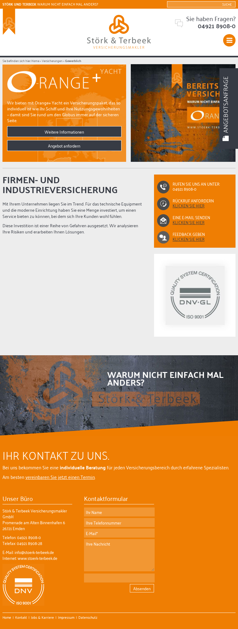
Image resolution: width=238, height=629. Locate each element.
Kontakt (21, 617)
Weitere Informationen (64, 131)
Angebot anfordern (64, 145)
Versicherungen (52, 61)
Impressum (66, 617)
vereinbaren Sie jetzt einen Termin (60, 476)
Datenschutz (87, 617)
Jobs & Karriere (42, 617)
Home (35, 61)
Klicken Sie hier (189, 222)
